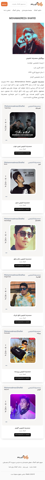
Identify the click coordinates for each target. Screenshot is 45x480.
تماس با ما (7, 10)
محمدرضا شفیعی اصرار (22, 202)
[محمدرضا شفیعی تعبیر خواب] (22, 123)
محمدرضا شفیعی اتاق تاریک (23, 315)
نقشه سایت (32, 467)
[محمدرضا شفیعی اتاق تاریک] (22, 292)
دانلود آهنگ (37, 10)
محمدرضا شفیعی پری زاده (22, 371)
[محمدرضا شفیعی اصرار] (22, 179)
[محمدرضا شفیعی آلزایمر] (22, 405)
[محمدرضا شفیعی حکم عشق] (22, 236)
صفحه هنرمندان (27, 10)
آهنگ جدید (22, 149)
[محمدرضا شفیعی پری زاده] (22, 348)
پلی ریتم (25, 467)
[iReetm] (36, 4)
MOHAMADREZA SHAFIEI (22, 153)
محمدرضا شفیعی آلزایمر (22, 428)
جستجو (4, 4)
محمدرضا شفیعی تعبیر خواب (22, 146)
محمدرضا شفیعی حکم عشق (22, 259)
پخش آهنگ (16, 10)
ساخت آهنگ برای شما (15, 467)
